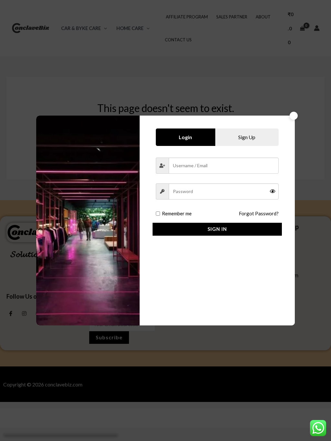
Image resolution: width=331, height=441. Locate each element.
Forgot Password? (259, 213)
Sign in (217, 229)
